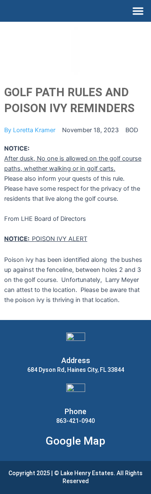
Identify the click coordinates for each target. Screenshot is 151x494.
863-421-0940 (75, 420)
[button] (138, 11)
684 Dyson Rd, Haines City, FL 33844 (75, 369)
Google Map (75, 441)
